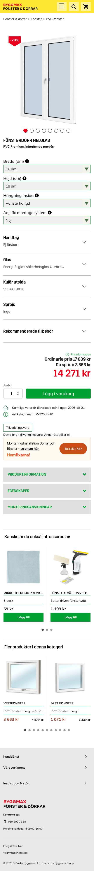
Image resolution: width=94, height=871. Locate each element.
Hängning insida (18, 195)
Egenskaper (18, 491)
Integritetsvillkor (13, 846)
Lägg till (23, 617)
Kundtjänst (11, 757)
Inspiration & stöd (16, 783)
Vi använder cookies (15, 852)
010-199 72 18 (17, 821)
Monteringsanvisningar (30, 507)
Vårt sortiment (14, 767)
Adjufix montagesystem (25, 213)
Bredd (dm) (13, 161)
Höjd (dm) (12, 178)
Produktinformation (27, 474)
